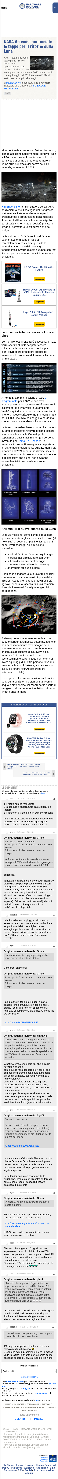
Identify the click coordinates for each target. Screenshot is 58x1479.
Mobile (38, 1419)
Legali (19, 1465)
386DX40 (13, 1327)
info (43, 793)
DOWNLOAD (8, 1407)
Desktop (20, 1419)
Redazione (42, 1467)
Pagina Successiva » (29, 1377)
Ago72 (12, 946)
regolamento (40, 1393)
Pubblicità (16, 1467)
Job (36, 1470)
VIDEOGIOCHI (33, 1404)
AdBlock (29, 1467)
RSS (20, 1470)
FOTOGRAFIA (30, 1407)
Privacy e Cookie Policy (38, 1465)
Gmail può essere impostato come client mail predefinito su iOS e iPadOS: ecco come (23, 767)
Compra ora (39, 279)
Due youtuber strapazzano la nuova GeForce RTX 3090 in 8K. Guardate (36, 774)
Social (28, 1470)
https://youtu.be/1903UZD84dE (21, 1022)
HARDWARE (19, 1404)
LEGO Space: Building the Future (39, 268)
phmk (12, 1243)
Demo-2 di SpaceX (29, 441)
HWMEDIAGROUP (29, 1410)
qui (37, 1400)
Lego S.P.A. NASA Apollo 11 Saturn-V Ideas (39, 313)
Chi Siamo (8, 1465)
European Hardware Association (44, 1459)
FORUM (51, 1407)
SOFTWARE (47, 1404)
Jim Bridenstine (10, 206)
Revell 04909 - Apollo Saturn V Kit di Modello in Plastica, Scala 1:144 (39, 292)
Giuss (12, 798)
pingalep (13, 915)
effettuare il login (15, 1381)
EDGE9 (19, 1407)
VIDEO (41, 1407)
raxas (12, 832)
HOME (8, 1404)
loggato (26, 1388)
